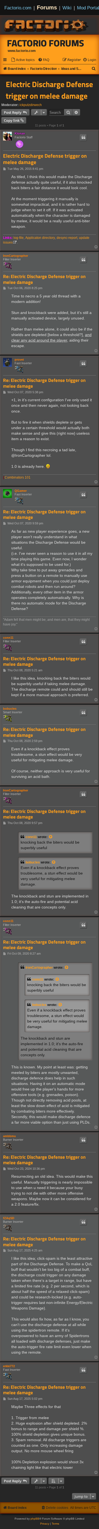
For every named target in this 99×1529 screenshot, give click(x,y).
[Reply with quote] (83, 137)
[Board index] (46, 25)
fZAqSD (8, 1218)
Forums (47, 7)
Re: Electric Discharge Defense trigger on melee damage (44, 279)
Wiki (67, 7)
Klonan (20, 133)
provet (19, 359)
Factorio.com (17, 7)
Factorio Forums (45, 43)
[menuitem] (23, 60)
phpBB (35, 1518)
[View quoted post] (50, 837)
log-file (18, 238)
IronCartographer (15, 255)
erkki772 (9, 1366)
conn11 (8, 637)
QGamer (21, 490)
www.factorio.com (22, 51)
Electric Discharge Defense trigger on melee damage (49, 90)
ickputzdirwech (31, 105)
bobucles (9, 708)
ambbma (9, 1136)
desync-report (67, 238)
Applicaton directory (40, 238)
